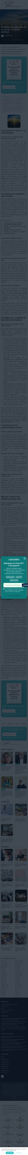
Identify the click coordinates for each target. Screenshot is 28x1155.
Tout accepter (10, 1152)
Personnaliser (19, 1152)
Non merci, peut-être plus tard (14, 595)
